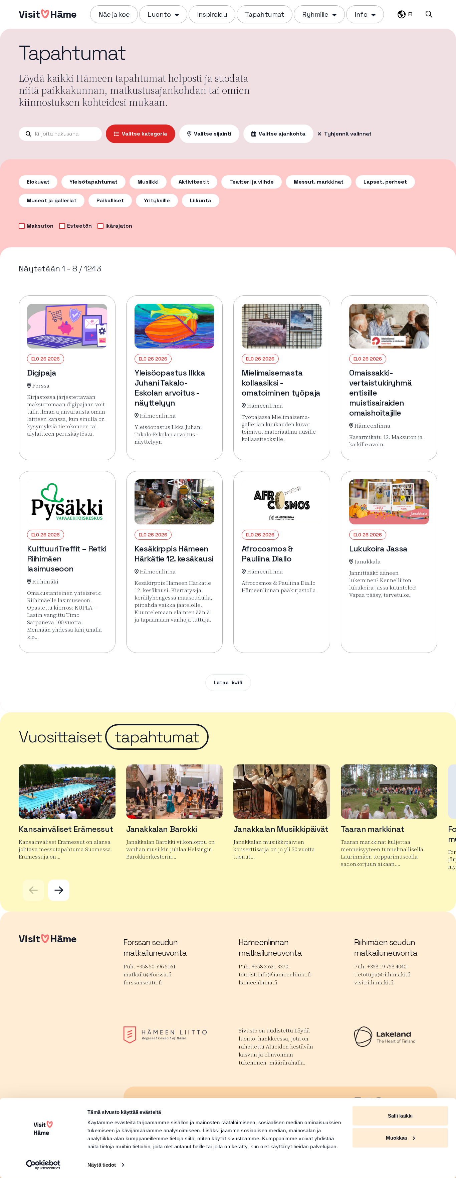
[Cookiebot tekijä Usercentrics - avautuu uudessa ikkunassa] (43, 1165)
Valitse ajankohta (282, 133)
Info (361, 14)
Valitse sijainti (212, 133)
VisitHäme (47, 14)
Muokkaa (396, 1137)
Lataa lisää (228, 682)
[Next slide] (58, 890)
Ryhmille (315, 14)
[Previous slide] (33, 890)
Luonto (159, 14)
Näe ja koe (114, 14)
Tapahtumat (264, 14)
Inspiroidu (212, 14)
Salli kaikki (400, 1116)
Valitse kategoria (144, 133)
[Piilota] (176, 14)
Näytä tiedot (101, 1165)
